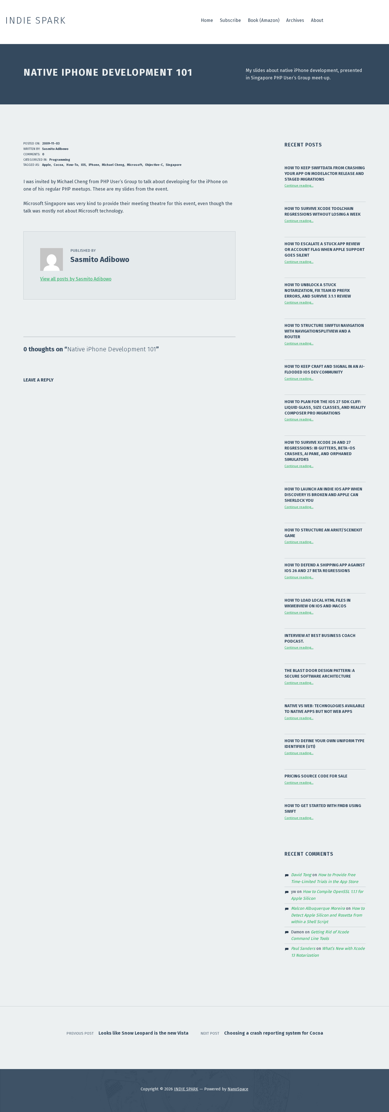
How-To (72, 165)
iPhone (94, 165)
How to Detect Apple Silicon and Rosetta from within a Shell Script (328, 915)
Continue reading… (299, 185)
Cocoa (58, 165)
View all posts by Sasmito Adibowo (75, 279)
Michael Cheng (113, 165)
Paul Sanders (303, 948)
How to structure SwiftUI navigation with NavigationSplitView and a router (324, 331)
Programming (59, 160)
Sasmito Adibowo (55, 149)
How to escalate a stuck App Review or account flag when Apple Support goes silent (324, 249)
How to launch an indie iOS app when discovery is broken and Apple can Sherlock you (323, 494)
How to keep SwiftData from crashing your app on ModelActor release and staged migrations (324, 173)
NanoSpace (238, 1089)
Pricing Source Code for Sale (315, 776)
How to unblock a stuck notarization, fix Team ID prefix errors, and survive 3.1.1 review (317, 290)
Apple (46, 165)
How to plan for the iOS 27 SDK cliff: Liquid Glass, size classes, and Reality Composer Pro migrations (325, 407)
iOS (83, 165)
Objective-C (154, 165)
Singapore (173, 165)
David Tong (301, 874)
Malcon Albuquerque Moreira (318, 908)
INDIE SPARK (186, 1089)
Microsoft (134, 165)
